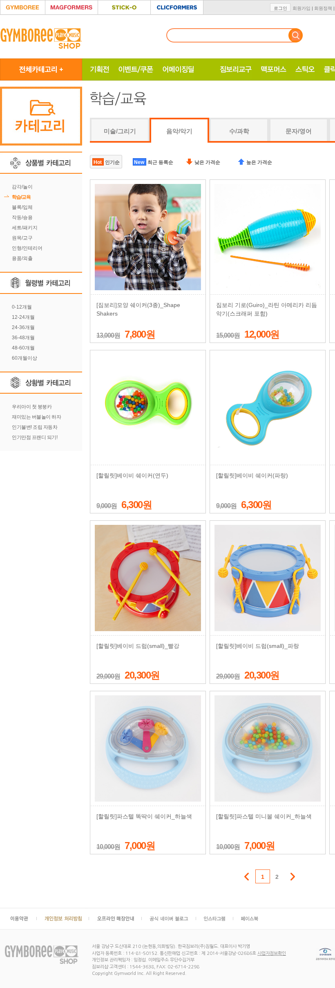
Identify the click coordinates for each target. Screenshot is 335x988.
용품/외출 (22, 258)
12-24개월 (23, 317)
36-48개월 (23, 338)
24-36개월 (23, 327)
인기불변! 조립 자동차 (34, 427)
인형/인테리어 (27, 248)
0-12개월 (22, 307)
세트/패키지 (25, 228)
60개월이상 (24, 358)
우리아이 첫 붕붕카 (31, 407)
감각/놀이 (22, 187)
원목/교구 (22, 238)
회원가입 (301, 8)
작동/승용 (22, 217)
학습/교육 (21, 197)
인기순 (107, 162)
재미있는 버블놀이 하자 (36, 417)
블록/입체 (22, 207)
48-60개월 (23, 348)
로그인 (280, 8)
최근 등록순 (153, 162)
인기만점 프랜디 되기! (34, 437)
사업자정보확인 (271, 953)
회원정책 (323, 8)
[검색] (295, 35)
